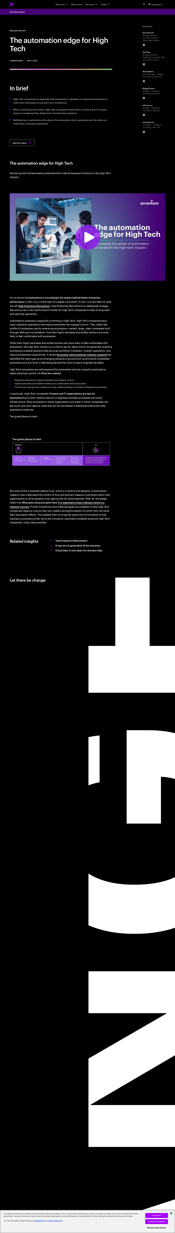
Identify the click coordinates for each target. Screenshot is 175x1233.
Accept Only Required (156, 1221)
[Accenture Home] (17, 4)
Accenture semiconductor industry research (82, 354)
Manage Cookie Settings (156, 1227)
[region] (87, 1221)
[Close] (171, 1213)
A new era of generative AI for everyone (77, 545)
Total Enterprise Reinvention (34, 305)
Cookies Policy (39, 1221)
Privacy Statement (55, 1221)
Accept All (156, 1215)
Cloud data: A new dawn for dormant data (78, 550)
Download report (17, 11)
